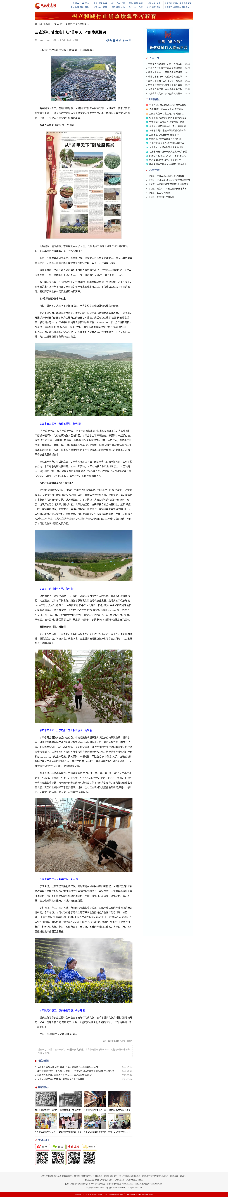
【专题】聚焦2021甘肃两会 (161, 197)
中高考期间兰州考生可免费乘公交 (165, 160)
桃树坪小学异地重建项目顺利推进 (165, 139)
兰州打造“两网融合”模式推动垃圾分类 (166, 143)
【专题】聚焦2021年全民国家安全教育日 (167, 189)
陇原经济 (168, 7)
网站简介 (78, 1194)
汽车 (131, 7)
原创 (72, 7)
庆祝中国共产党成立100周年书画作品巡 (168, 164)
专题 (149, 3)
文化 (95, 3)
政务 (77, 3)
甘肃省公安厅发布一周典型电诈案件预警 (168, 152)
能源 (154, 7)
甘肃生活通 (186, 3)
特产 (100, 7)
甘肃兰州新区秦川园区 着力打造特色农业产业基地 (60, 1079)
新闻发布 (177, 7)
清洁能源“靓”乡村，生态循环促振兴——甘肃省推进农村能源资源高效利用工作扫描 (76, 1071)
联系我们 (101, 1194)
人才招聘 (86, 1194)
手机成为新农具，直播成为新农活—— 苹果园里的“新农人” (64, 1075)
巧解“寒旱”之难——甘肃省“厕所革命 (166, 109)
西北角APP (186, 7)
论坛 (149, 7)
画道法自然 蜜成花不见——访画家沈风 (167, 156)
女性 (123, 7)
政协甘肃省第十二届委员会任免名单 (165, 81)
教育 (154, 3)
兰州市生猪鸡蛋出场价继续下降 (164, 135)
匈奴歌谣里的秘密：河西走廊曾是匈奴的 (168, 118)
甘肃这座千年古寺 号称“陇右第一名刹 (166, 122)
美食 (118, 3)
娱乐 (118, 7)
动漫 (141, 7)
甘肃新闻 (69, 24)
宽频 (136, 3)
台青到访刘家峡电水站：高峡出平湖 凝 (167, 126)
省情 (141, 3)
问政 (131, 3)
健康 (113, 7)
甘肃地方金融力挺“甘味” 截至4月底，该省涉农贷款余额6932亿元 (67, 1067)
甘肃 (72, 3)
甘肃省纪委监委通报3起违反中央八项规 (167, 105)
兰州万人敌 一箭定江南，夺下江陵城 (166, 114)
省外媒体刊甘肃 (82, 24)
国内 (87, 3)
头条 (82, 3)
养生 (113, 3)
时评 (77, 7)
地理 (95, 7)
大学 (158, 3)
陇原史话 (177, 3)
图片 (158, 7)
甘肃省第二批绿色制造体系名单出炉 (166, 147)
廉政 (87, 7)
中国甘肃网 (57, 24)
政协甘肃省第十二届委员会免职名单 (165, 77)
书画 (123, 3)
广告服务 (93, 1194)
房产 (136, 7)
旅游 (100, 3)
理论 (82, 7)
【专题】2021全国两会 (159, 193)
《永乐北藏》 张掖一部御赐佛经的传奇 (167, 130)
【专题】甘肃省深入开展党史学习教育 (166, 176)
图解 (105, 7)
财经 (105, 3)
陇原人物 (168, 3)
